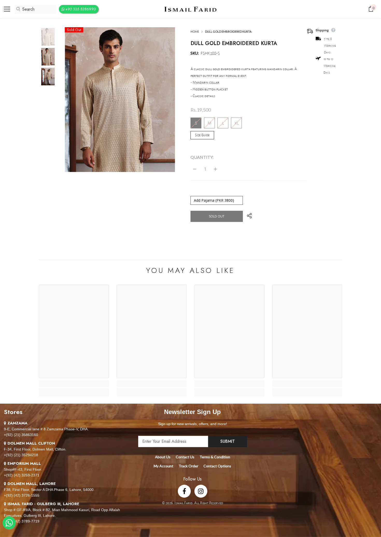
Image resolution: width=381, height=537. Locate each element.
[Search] (35, 9)
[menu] (7, 9)
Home (194, 31)
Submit (227, 441)
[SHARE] (247, 215)
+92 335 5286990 (80, 9)
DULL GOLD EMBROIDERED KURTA (233, 43)
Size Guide (202, 135)
